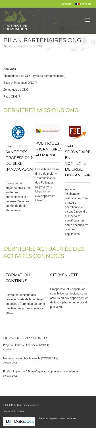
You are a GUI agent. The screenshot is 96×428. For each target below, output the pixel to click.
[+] (18, 132)
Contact (66, 3)
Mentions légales (48, 418)
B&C (22, 411)
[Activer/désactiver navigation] (88, 20)
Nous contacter (67, 418)
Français (85, 3)
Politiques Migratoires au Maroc (48, 149)
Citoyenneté (64, 275)
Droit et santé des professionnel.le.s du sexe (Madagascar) (26, 157)
